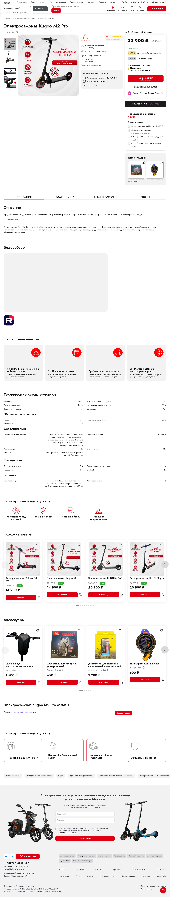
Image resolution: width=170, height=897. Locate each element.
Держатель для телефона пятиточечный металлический (104, 665)
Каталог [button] (37, 8)
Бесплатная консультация (145, 86)
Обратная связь (28, 856)
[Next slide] (10, 89)
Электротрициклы (154, 856)
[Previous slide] (5, 565)
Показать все (88, 85)
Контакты (102, 2)
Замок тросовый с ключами (154, 180)
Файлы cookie (146, 889)
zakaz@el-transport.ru (14, 869)
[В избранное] (37, 545)
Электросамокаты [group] (13, 775)
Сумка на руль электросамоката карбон (19, 665)
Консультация (157, 8)
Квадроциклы (119, 856)
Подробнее (23, 363)
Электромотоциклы (136, 856)
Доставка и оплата (58, 2)
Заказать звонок (85, 838)
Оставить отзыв (123, 713)
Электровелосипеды (86, 856)
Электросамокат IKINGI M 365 (105, 578)
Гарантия (42, 2)
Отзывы (91, 2)
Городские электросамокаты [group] (81, 775)
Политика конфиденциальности (153, 886)
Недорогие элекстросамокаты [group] (39, 775)
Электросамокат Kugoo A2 (61, 578)
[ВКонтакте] (6, 856)
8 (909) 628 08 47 (16, 863)
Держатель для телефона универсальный (136, 180)
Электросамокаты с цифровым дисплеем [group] (116, 775)
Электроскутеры (104, 856)
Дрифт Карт (65, 860)
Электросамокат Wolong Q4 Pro (21, 579)
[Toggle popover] (163, 890)
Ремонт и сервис (77, 2)
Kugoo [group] (60, 775)
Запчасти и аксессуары (82, 860)
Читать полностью (11, 219)
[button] (133, 2)
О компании (22, 2)
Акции (112, 2)
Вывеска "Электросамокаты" (19, 874)
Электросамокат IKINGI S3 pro (147, 578)
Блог (33, 2)
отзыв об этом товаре (20, 712)
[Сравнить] (39, 597)
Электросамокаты (67, 856)
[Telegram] (12, 856)
